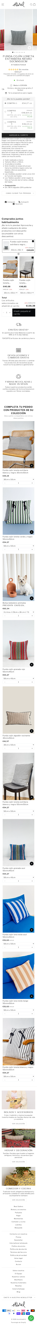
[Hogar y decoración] (18, 1138)
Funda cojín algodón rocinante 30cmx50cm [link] (16, 737)
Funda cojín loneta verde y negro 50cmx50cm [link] (17, 538)
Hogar (18, 1215)
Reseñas (18, 1286)
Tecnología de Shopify (18, 1322)
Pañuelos (18, 1212)
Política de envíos (18, 1246)
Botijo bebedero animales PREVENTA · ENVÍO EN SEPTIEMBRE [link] (14, 604)
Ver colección (18, 1200)
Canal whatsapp (18, 1289)
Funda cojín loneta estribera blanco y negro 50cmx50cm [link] (26, 281)
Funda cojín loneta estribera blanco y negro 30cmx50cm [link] (10, 281)
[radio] (18, 104)
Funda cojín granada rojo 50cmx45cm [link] (14, 670)
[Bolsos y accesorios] (18, 1100)
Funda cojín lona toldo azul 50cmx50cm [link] (15, 936)
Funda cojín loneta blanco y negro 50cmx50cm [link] (18, 1068)
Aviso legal (18, 1258)
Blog (18, 1292)
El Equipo (18, 1273)
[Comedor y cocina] (18, 1176)
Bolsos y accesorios (18, 1209)
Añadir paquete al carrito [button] (22, 312)
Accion (18, 1264)
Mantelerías (18, 1218)
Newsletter (18, 1240)
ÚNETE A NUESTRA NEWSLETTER (18, 1297)
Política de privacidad (18, 1255)
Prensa (18, 1237)
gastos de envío (26, 74)
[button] (3, 312)
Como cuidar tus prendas (18, 193)
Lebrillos (18, 1225)
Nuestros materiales (18, 1283)
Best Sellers (18, 1206)
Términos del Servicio (18, 1252)
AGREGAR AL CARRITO (18, 135)
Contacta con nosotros (18, 1234)
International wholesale (18, 1243)
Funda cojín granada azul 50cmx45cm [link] (14, 869)
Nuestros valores (18, 1277)
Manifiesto (18, 1280)
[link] (6, 246)
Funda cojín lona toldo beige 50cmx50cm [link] (15, 1002)
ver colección (18, 1123)
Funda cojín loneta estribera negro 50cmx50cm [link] (19, 243)
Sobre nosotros (18, 1270)
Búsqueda (18, 1228)
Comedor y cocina (18, 1222)
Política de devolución (18, 1249)
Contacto (18, 1261)
